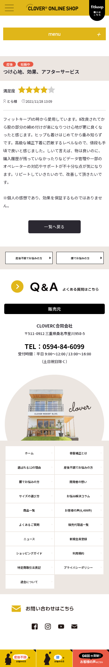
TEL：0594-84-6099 (54, 346)
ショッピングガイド (29, 553)
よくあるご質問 (29, 524)
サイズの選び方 (29, 496)
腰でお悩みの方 (29, 482)
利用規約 (78, 553)
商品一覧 (29, 510)
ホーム (29, 453)
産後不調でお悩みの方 (78, 467)
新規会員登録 (78, 539)
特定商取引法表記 (29, 567)
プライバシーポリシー (78, 567)
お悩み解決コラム (78, 496)
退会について (29, 582)
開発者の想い (78, 482)
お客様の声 (78, 510)
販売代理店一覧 (78, 524)
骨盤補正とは (78, 453)
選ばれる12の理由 (29, 467)
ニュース (29, 539)
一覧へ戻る (54, 226)
